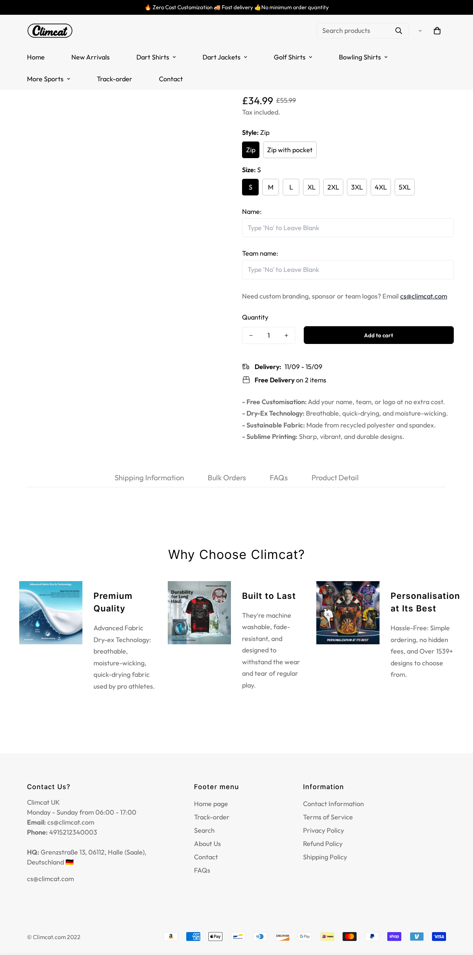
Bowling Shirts (360, 57)
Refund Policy (323, 843)
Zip (250, 149)
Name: (252, 211)
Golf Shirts (290, 57)
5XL (405, 187)
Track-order (114, 79)
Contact (171, 79)
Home (36, 57)
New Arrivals (90, 57)
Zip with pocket (290, 149)
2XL (333, 187)
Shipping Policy (325, 857)
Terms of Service (328, 817)
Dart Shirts (152, 57)
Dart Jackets (222, 57)
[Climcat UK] (50, 30)
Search (204, 830)
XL (311, 187)
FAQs (202, 870)
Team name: (260, 253)
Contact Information (333, 803)
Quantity (255, 317)
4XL (381, 187)
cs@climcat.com (423, 295)
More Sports (45, 79)
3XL (357, 187)
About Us (207, 843)
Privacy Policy (323, 830)
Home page (211, 803)
